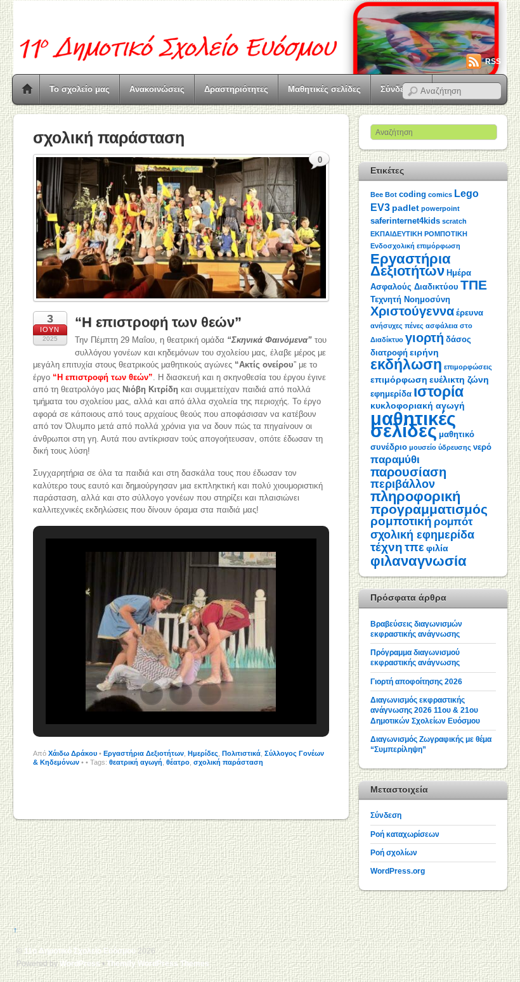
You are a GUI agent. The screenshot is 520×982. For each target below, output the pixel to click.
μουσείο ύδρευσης (440, 447)
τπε (414, 547)
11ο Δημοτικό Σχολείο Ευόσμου (80, 951)
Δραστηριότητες (236, 89)
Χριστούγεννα (412, 311)
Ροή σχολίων (393, 852)
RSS (493, 61)
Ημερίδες (203, 753)
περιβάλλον (402, 484)
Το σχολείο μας (79, 89)
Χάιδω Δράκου (72, 753)
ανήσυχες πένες (397, 325)
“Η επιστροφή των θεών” (158, 322)
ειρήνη (424, 352)
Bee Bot (383, 194)
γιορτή (424, 338)
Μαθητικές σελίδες (324, 89)
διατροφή (389, 352)
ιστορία (438, 391)
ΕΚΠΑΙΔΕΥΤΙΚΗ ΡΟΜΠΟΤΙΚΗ (418, 234)
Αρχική (27, 89)
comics (440, 194)
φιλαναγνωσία (418, 561)
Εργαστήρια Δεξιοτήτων (143, 753)
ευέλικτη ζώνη (459, 379)
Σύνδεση (385, 815)
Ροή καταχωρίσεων (404, 834)
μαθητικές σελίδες (413, 424)
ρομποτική (401, 521)
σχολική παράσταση (228, 762)
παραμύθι (395, 460)
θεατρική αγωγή (135, 762)
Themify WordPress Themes (158, 963)
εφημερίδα (391, 394)
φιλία (437, 548)
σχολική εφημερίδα (422, 534)
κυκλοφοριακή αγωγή (417, 405)
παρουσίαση (408, 472)
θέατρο (178, 762)
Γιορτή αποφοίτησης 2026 (416, 681)
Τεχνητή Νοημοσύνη (410, 299)
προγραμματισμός (429, 509)
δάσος (458, 339)
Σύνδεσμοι (401, 89)
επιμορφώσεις (468, 367)
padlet (405, 208)
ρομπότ (453, 522)
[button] (151, 693)
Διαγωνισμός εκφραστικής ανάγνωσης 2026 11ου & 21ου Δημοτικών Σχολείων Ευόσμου (425, 710)
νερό (482, 447)
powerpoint (440, 208)
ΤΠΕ (473, 284)
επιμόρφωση (398, 379)
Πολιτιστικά (241, 753)
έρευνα (469, 312)
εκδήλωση (406, 364)
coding (412, 194)
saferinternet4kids (405, 221)
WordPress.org (397, 871)
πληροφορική (415, 496)
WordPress (80, 963)
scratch (454, 221)
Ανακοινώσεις (157, 89)
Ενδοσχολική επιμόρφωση (415, 246)
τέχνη (386, 547)
